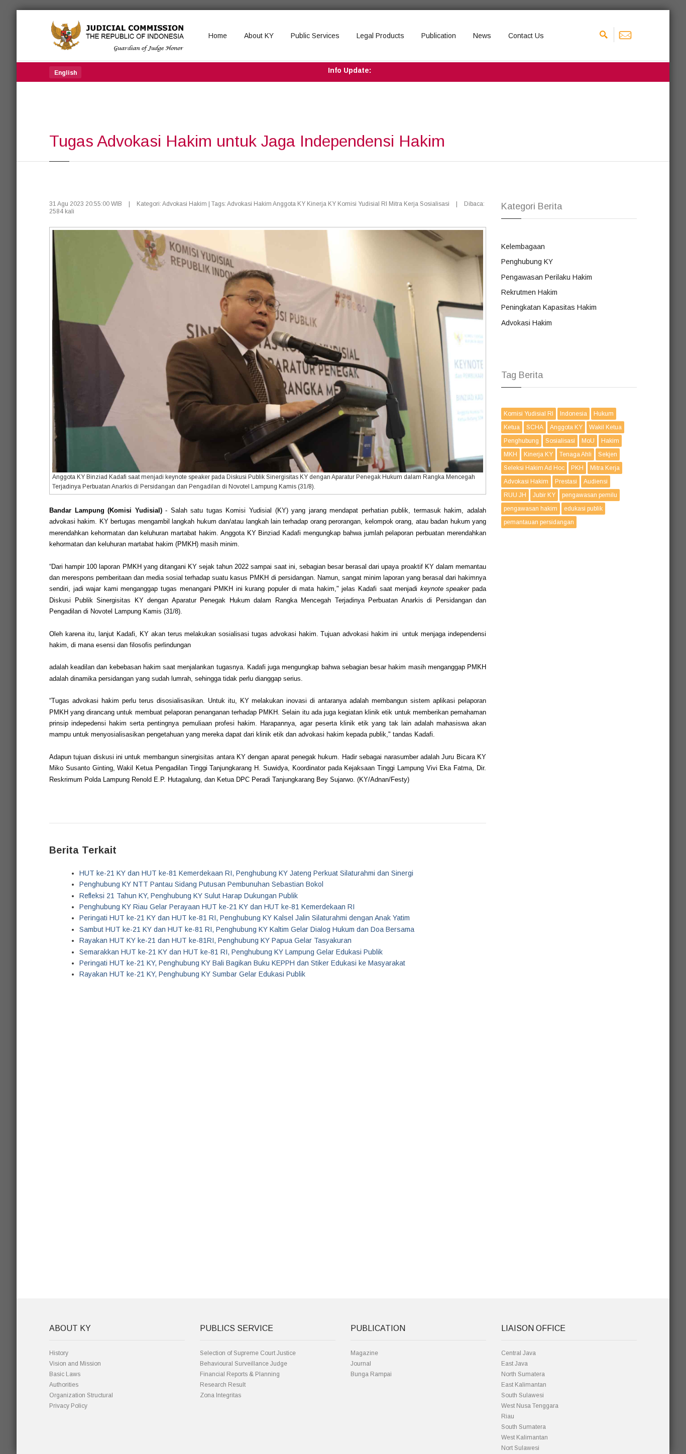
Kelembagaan (523, 247)
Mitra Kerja (605, 467)
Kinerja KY (538, 454)
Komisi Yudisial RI (528, 413)
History (58, 1353)
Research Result (223, 1384)
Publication (438, 36)
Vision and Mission (75, 1363)
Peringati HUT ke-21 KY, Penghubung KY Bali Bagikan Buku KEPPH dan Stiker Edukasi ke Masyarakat (242, 963)
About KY (259, 36)
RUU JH (515, 495)
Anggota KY (566, 427)
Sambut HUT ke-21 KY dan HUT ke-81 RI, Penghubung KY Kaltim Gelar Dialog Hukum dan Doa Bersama (246, 929)
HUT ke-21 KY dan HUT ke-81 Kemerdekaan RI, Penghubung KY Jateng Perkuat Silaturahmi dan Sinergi (246, 873)
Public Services (315, 36)
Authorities (63, 1384)
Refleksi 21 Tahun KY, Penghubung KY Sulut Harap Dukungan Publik (188, 896)
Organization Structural (81, 1395)
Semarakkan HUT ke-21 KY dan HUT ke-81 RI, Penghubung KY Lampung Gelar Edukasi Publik (231, 952)
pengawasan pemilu (589, 495)
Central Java (518, 1353)
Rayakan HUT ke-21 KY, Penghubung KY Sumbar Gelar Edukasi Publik (192, 974)
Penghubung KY (527, 262)
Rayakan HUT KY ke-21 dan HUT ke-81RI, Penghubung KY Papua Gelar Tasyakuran (215, 940)
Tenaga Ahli (575, 454)
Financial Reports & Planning (240, 1374)
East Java (514, 1363)
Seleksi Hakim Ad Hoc (534, 467)
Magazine (364, 1353)
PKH (577, 467)
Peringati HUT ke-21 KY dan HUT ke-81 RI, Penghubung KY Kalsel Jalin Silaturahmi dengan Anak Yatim (244, 918)
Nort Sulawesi (520, 1447)
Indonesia (573, 413)
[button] (65, 72)
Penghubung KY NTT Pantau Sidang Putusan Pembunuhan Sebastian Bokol (201, 884)
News (482, 36)
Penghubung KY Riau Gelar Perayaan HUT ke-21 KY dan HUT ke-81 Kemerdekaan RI (217, 907)
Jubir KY (544, 495)
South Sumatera (523, 1426)
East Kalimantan (523, 1384)
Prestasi (566, 481)
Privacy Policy (68, 1405)
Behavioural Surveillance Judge (243, 1363)
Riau (507, 1416)
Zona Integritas (220, 1395)
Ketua (512, 427)
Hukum (604, 413)
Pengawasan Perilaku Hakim (546, 277)
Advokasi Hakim (526, 323)
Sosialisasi (560, 440)
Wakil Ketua (605, 427)
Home (217, 36)
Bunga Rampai (371, 1374)
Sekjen (607, 454)
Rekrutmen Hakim (529, 292)
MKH (510, 454)
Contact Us (526, 36)
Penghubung (521, 440)
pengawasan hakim (530, 508)
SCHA (534, 427)
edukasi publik (583, 508)
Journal (361, 1363)
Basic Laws (64, 1374)
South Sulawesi (522, 1395)
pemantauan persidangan (539, 522)
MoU (588, 440)
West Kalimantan (524, 1437)
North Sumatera (523, 1374)
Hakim (610, 440)
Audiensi (596, 481)
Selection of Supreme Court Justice (248, 1353)
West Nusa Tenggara (529, 1405)
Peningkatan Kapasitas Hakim (549, 307)
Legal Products (380, 36)
